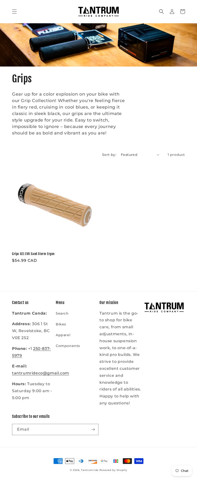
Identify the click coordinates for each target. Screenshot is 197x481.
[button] (14, 11)
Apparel (63, 335)
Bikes (61, 324)
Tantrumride (89, 470)
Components (68, 346)
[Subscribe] (93, 429)
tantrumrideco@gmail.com (40, 373)
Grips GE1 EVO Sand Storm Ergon (33, 254)
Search (62, 313)
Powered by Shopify (113, 470)
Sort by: (109, 154)
